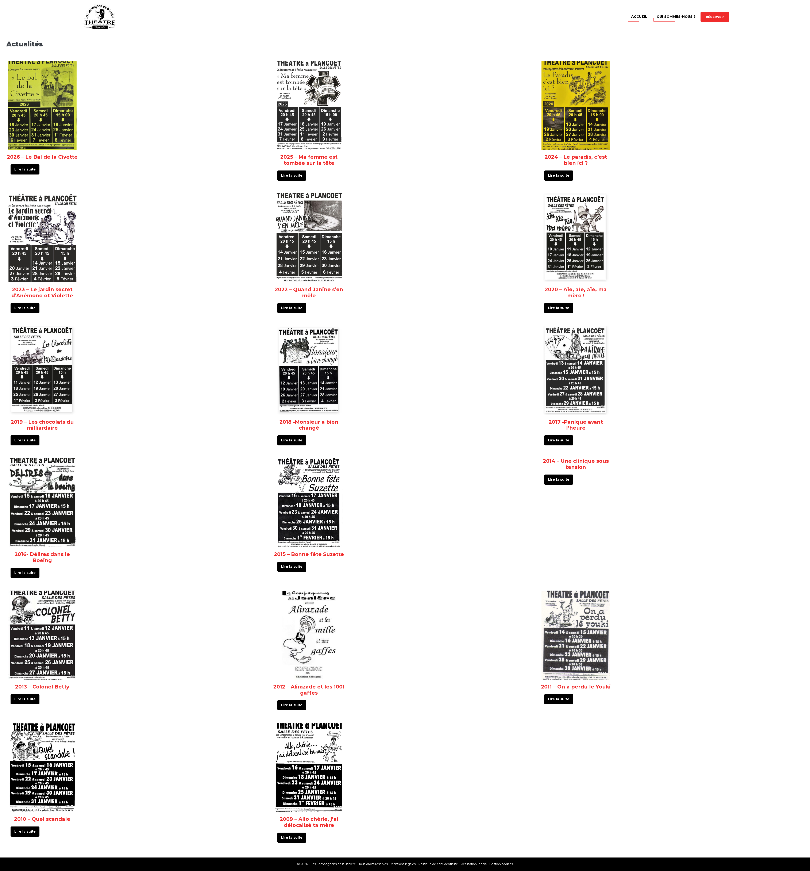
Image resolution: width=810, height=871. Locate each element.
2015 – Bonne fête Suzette (309, 554)
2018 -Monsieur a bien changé (308, 425)
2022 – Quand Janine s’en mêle (309, 292)
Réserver (715, 17)
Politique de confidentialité (438, 864)
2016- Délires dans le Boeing (42, 557)
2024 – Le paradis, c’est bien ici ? (576, 160)
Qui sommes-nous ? (676, 17)
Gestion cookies (501, 864)
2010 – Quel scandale (42, 819)
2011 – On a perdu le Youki (576, 687)
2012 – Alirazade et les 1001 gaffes (309, 690)
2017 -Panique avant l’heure (576, 425)
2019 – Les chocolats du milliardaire (42, 425)
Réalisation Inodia (474, 864)
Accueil (639, 17)
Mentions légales (403, 864)
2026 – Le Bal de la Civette (42, 157)
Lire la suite (26, 170)
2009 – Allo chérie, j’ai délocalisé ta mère (309, 822)
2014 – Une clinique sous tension (576, 464)
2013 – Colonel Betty (42, 687)
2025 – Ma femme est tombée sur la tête (309, 160)
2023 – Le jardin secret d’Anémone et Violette (42, 292)
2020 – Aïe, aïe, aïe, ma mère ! (576, 292)
